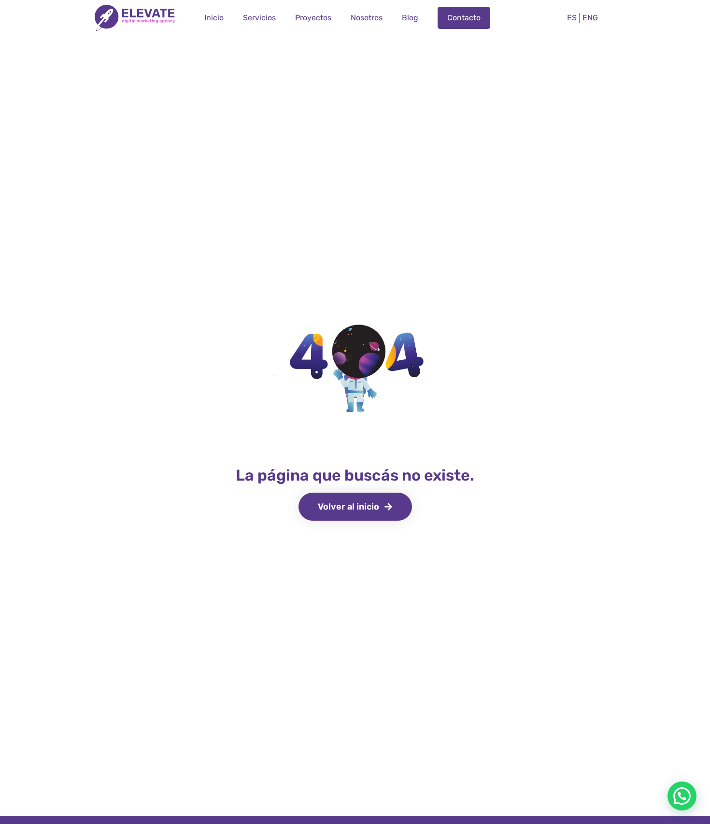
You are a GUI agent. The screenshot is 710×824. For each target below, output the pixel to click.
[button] (681, 795)
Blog (410, 17)
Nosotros (367, 17)
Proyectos (313, 17)
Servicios (259, 17)
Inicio (214, 17)
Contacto (464, 17)
